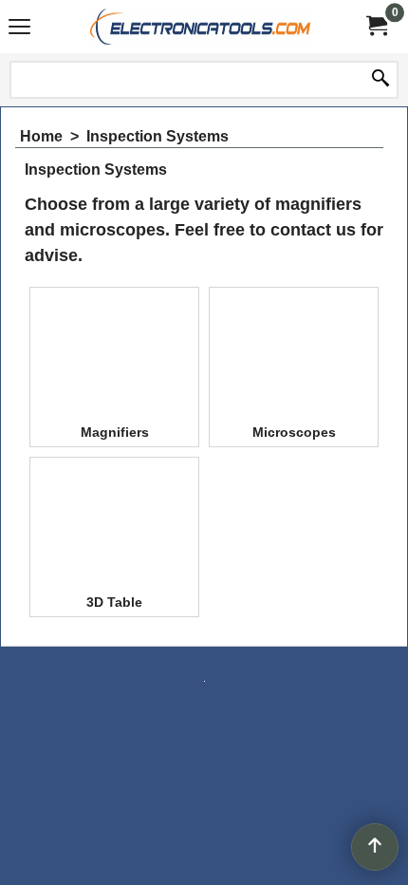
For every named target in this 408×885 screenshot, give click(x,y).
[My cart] (376, 26)
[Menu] (19, 29)
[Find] (380, 79)
